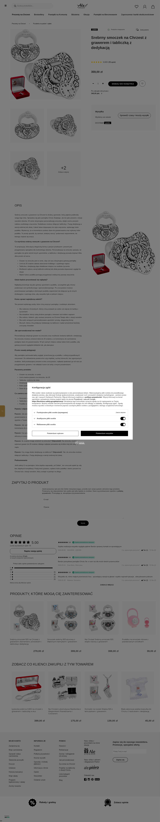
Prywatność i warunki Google (85, 399)
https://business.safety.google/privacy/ (47, 401)
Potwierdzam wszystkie (104, 433)
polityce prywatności (93, 397)
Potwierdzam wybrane (55, 433)
